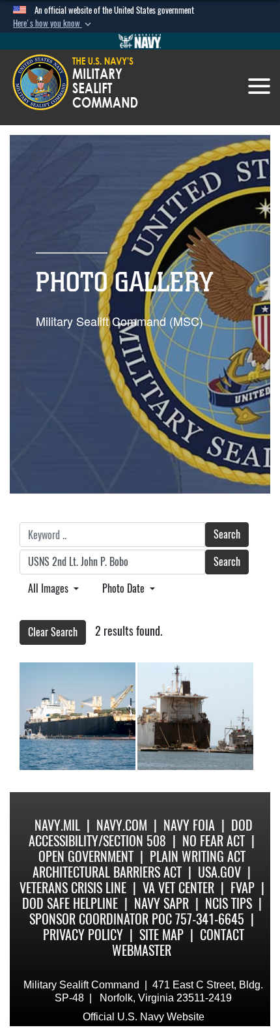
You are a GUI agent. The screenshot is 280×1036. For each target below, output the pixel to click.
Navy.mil (57, 825)
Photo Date (124, 588)
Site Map (161, 934)
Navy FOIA (189, 825)
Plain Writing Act (197, 856)
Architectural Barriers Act (107, 872)
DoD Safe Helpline (70, 903)
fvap (243, 887)
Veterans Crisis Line (73, 887)
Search (227, 534)
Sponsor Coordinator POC (100, 919)
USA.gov (219, 872)
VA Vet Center (178, 887)
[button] (53, 23)
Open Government (85, 856)
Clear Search (52, 632)
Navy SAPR (161, 903)
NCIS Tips (228, 903)
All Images (49, 588)
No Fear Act (213, 841)
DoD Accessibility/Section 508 (141, 833)
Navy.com (121, 825)
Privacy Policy (83, 934)
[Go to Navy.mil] (140, 41)
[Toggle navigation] (259, 86)
